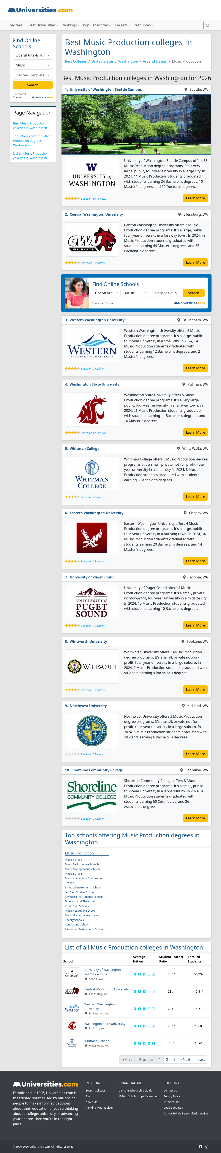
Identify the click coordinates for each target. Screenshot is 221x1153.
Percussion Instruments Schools (85, 929)
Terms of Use (172, 1102)
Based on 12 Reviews (93, 433)
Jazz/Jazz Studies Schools (80, 892)
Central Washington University (96, 214)
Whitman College (84, 448)
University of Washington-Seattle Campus (106, 89)
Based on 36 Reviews (93, 198)
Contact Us (170, 1090)
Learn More (195, 198)
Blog (88, 1096)
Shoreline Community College (97, 770)
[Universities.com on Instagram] (206, 1146)
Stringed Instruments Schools (83, 887)
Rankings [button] (69, 25)
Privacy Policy (172, 1096)
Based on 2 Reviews (93, 497)
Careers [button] (121, 25)
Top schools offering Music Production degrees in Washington (32, 140)
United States (103, 61)
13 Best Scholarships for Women (138, 1096)
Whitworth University (88, 641)
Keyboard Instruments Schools (84, 897)
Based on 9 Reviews (93, 263)
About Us (91, 1102)
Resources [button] (142, 25)
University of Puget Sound (92, 577)
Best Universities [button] (42, 25)
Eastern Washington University (96, 512)
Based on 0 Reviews (93, 754)
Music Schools (73, 860)
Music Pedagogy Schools (80, 910)
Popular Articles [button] (96, 25)
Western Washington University (97, 320)
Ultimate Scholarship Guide (135, 1090)
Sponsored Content (19, 96)
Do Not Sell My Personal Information (186, 1113)
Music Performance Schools (82, 864)
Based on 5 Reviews (93, 690)
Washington (128, 61)
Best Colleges (76, 61)
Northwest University (88, 705)
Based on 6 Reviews (93, 561)
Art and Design (155, 61)
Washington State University (94, 384)
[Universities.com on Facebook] (200, 1146)
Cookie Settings (173, 1107)
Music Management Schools (82, 869)
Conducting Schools (77, 924)
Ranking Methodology (99, 1107)
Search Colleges (96, 1090)
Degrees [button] (15, 25)
